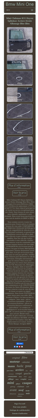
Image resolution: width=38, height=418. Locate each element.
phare (18, 384)
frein (20, 376)
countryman (12, 376)
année (31, 370)
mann (11, 366)
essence (19, 396)
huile (20, 366)
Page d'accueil (19, 404)
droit (17, 379)
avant (13, 390)
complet (23, 379)
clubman (20, 386)
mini (10, 383)
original (16, 358)
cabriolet (26, 362)
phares (30, 376)
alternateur (21, 394)
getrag (12, 387)
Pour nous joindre (19, 407)
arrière (19, 369)
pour (28, 366)
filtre (24, 357)
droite (28, 391)
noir (28, 393)
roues (25, 376)
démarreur (13, 394)
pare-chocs (10, 370)
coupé (19, 373)
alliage (11, 379)
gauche (27, 373)
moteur (15, 361)
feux (27, 370)
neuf (21, 390)
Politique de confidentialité (20, 410)
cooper (27, 383)
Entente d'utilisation (19, 413)
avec (29, 379)
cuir (27, 386)
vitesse (11, 374)
